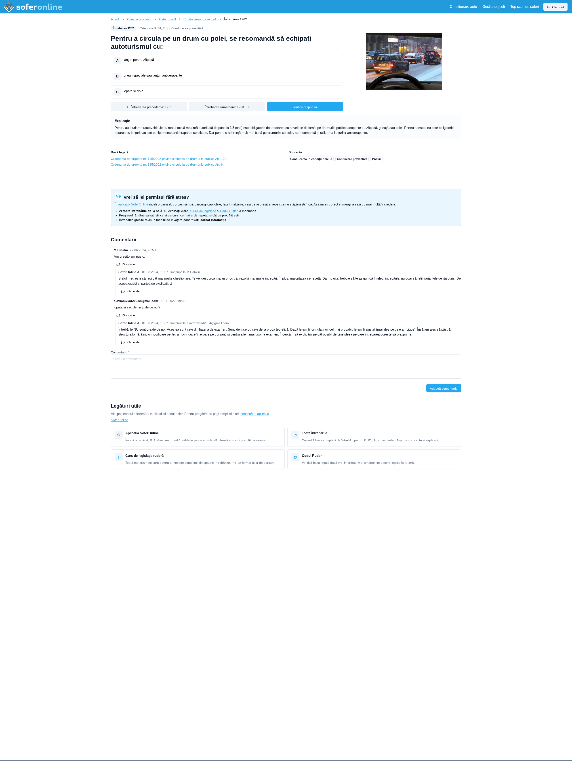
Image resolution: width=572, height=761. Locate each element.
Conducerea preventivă (200, 19)
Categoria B (167, 19)
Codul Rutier (229, 211)
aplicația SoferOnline (133, 204)
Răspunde (128, 264)
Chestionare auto (139, 19)
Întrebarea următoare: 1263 (224, 107)
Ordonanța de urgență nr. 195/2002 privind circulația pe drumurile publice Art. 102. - (170, 158)
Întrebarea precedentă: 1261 (151, 107)
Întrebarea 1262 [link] (235, 19)
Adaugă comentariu (444, 388)
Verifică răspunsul (305, 107)
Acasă (115, 19)
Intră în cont (555, 7)
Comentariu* (120, 352)
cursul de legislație (203, 211)
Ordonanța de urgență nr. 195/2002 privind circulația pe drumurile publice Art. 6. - (168, 164)
